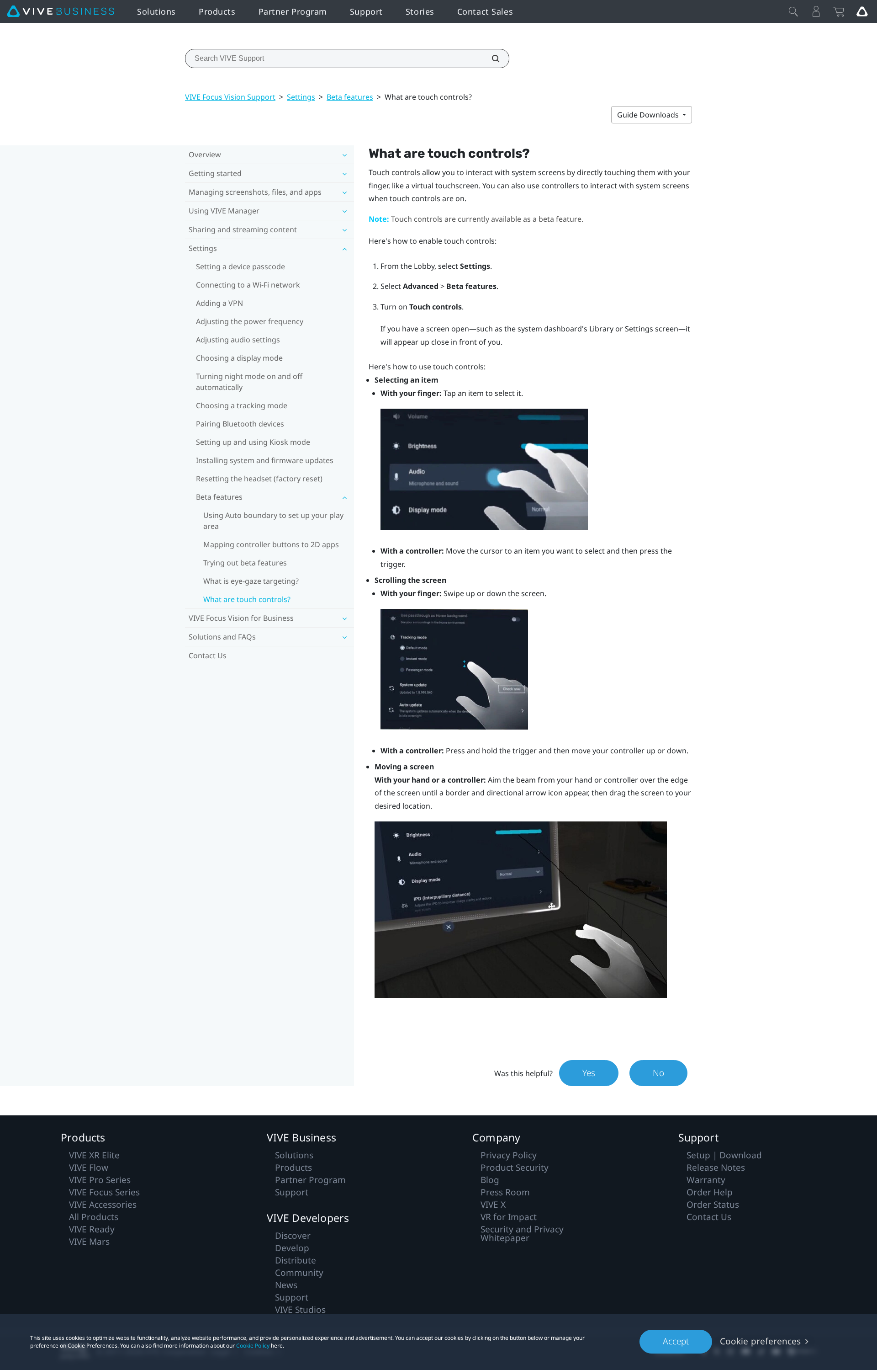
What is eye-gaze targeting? (251, 581)
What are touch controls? (247, 599)
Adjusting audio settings (238, 340)
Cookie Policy (252, 1345)
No (658, 1073)
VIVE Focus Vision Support (230, 97)
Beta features (350, 97)
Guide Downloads (649, 115)
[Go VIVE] (862, 11)
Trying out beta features (245, 563)
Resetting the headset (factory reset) (259, 479)
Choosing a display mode (239, 358)
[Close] (793, 11)
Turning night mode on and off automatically (249, 381)
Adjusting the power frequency (249, 321)
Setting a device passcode (240, 266)
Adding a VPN (219, 303)
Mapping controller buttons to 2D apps (271, 544)
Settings (301, 97)
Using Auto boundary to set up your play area (273, 520)
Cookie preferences (760, 1341)
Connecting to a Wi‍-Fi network (248, 285)
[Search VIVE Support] (490, 58)
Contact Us (208, 655)
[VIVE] (60, 11)
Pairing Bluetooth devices (240, 424)
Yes (588, 1073)
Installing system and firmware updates (264, 460)
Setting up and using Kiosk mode (253, 442)
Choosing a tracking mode (241, 405)
